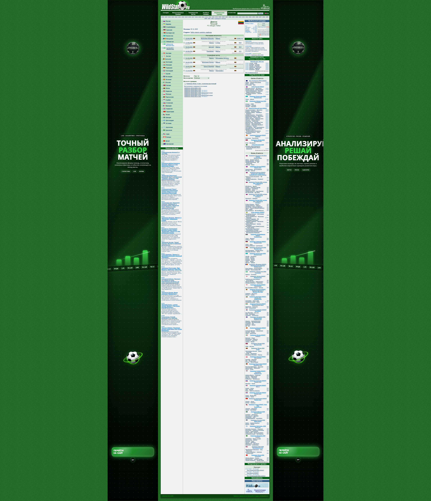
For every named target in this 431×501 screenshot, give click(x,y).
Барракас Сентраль (250, 429)
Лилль (252, 388)
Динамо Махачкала (250, 162)
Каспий (253, 258)
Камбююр (248, 315)
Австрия (168, 53)
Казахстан (169, 36)
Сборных (247, 31)
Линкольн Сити (255, 111)
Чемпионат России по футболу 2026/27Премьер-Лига (258, 157)
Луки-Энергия (259, 191)
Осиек (252, 396)
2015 (199, 17)
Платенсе (260, 429)
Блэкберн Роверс (250, 112)
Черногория (170, 111)
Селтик (252, 83)
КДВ (246, 209)
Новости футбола (172, 148)
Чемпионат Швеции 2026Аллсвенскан (258, 412)
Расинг (253, 332)
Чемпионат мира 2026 (257, 55)
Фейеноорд (255, 315)
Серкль (253, 294)
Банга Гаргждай (209, 66)
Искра (253, 189)
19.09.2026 (189, 66)
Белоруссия (170, 33)
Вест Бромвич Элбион (251, 287)
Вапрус (247, 424)
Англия (168, 56)
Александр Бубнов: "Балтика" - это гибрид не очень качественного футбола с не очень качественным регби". (171, 281)
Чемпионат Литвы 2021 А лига (192, 96)
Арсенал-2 (248, 198)
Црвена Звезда (249, 375)
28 (265, 34)
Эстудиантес (260, 433)
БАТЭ (258, 251)
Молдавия (169, 39)
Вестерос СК (248, 415)
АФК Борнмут (259, 281)
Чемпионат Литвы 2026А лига (257, 349)
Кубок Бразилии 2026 (258, 144)
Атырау (252, 257)
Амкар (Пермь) (259, 89)
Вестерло (254, 293)
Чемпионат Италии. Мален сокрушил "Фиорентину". (170, 293)
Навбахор (257, 68)
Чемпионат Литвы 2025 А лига (192, 89)
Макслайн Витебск (250, 251)
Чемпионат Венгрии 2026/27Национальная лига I (258, 304)
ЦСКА (246, 244)
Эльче (247, 333)
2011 (213, 17)
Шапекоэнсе (248, 443)
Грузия (167, 74)
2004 (236, 17)
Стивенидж (248, 126)
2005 (233, 17)
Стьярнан (248, 323)
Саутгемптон (248, 127)
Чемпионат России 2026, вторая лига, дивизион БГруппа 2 (258, 183)
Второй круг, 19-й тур (257, 61)
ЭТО (246, 307)
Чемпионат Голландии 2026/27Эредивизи (257, 310)
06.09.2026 (189, 62)
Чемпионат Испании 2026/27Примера (258, 136)
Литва (167, 88)
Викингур (247, 324)
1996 (263, 17)
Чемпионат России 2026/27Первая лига (258, 167)
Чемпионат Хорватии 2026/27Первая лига (258, 393)
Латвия (168, 85)
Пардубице (253, 409)
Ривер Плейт (249, 432)
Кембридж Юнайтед (250, 116)
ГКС (246, 360)
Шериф (247, 269)
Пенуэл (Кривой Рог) (251, 216)
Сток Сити (248, 121)
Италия (168, 82)
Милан (252, 341)
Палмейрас (248, 438)
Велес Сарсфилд (258, 432)
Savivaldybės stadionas (237, 48)
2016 (196, 17)
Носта (247, 208)
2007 (226, 17)
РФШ (246, 346)
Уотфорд (247, 124)
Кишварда (248, 306)
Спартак (247, 164)
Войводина (248, 378)
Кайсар (252, 99)
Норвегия (168, 91)
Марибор (247, 383)
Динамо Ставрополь (250, 179)
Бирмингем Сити (250, 114)
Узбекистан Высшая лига (168, 44)
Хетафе (247, 332)
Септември (248, 300)
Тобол (247, 99)
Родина (257, 160)
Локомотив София (250, 302)
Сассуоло (254, 340)
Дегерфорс (259, 418)
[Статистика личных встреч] (184, 38)
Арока (251, 369)
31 (258, 36)
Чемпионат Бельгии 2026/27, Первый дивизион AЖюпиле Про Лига (258, 291)
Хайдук (247, 396)
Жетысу (247, 262)
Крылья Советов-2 (257, 206)
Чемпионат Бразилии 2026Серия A (257, 436)
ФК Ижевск (248, 206)
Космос (247, 187)
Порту (247, 369)
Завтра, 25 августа (257, 78)
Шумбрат (255, 198)
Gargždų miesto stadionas (236, 68)
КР (249, 326)
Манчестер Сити (249, 281)
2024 (169, 17)
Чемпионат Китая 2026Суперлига (257, 455)
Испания (168, 79)
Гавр (246, 389)
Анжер (247, 388)
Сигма (247, 409)
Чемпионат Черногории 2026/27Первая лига (258, 399)
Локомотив (252, 67)
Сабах (247, 82)
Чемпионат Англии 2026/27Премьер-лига (257, 277)
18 (260, 33)
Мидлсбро (259, 109)
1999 (253, 17)
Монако (251, 389)
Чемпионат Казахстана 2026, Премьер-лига (258, 97)
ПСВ (246, 313)
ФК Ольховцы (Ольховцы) (252, 219)
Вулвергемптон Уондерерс (253, 130)
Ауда (246, 142)
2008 (223, 17)
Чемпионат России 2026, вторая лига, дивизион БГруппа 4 (258, 201)
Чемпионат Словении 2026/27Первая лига (258, 381)
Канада (168, 137)
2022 (176, 17)
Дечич (252, 401)
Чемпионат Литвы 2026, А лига (209, 37)
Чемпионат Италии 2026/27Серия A (257, 335)
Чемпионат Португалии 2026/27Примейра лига (258, 364)
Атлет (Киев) (250, 227)
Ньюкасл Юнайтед (250, 282)
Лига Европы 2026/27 (253, 473)
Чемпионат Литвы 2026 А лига (192, 87)
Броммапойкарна (250, 418)
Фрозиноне (248, 339)
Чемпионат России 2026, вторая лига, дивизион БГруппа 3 (258, 195)
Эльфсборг (255, 414)
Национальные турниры (219, 13)
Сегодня (166, 13)
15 (267, 31)
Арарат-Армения (250, 245)
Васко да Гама (257, 438)
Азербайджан (170, 27)
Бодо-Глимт (248, 84)
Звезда (255, 186)
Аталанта (248, 340)
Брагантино (248, 439)
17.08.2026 (189, 43)
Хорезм (257, 64)
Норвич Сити (258, 128)
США (167, 134)
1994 (205, 18)
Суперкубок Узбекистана (168, 48)
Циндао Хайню (258, 459)
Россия (167, 21)
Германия (168, 68)
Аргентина (169, 127)
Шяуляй (211, 47)
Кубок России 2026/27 (258, 86)
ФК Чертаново (249, 192)
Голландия (169, 71)
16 (268, 31)
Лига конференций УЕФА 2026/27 (256, 476)
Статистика (232, 13)
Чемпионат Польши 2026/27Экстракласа (258, 357)
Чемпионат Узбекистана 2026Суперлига (258, 101)
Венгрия (169, 65)
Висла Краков (254, 362)
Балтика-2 (248, 188)
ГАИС (254, 417)
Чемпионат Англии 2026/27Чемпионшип (257, 285)
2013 (206, 17)
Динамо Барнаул (250, 205)
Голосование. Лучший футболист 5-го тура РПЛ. (169, 317)
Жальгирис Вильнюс (207, 38)
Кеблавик (248, 322)
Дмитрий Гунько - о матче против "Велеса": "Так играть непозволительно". (171, 306)
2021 (179, 17)
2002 (243, 17)
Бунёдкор (258, 67)
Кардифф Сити (249, 128)
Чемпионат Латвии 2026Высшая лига (258, 140)
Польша (168, 94)
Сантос (247, 442)
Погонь (247, 362)
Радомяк (247, 359)
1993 (209, 18)
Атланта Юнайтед (250, 452)
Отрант (247, 401)
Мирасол (253, 442)
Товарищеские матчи (193, 13)
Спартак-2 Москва (255, 187)
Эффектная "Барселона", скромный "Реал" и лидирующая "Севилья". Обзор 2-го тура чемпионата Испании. (172, 177)
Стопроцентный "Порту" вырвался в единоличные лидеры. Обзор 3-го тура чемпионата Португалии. (170, 191)
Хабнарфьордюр (256, 321)
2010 (216, 17)
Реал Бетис (255, 138)
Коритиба (248, 444)
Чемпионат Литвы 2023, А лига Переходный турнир (198, 92)
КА (246, 326)
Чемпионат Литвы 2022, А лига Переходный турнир (198, 95)
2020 (183, 17)
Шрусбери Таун (258, 122)
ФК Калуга (259, 88)
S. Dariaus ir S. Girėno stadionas (234, 64)
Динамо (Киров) (249, 89)
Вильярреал (259, 330)
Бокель (247, 402)
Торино (247, 341)
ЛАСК (246, 83)
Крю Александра (256, 123)
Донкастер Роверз (250, 109)
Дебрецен (255, 306)
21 (265, 33)
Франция (168, 106)
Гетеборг (247, 414)
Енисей (253, 170)
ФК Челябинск (258, 169)
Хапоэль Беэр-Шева (255, 82)
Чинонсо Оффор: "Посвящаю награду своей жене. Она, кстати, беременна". (172, 329)
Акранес (247, 321)
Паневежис (210, 51)
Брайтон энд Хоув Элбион (252, 279)
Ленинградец (249, 169)
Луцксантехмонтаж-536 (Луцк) (253, 231)
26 (262, 34)
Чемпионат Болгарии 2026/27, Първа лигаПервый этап (257, 298)
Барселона (253, 333)
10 (258, 31)
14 (265, 31)
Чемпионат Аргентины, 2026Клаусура (258, 426)
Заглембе (254, 359)
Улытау (253, 260)
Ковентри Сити (259, 118)
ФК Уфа (247, 170)
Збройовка (254, 408)
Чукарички (258, 375)
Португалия (169, 97)
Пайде (247, 423)
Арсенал (253, 402)
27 (263, 34)
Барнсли (247, 123)
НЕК (254, 84)
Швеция (168, 117)
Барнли (261, 287)
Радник (247, 376)
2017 (193, 17)
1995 (267, 17)
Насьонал (260, 366)
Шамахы (252, 238)
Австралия (170, 144)
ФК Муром (255, 188)
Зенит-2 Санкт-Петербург (252, 176)
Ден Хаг (256, 312)
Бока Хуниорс (254, 431)
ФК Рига (252, 346)
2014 (203, 17)
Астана (247, 258)
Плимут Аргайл (249, 118)
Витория (247, 441)
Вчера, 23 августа (257, 153)
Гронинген (252, 313)
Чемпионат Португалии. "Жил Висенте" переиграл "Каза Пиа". (171, 268)
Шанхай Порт (249, 459)
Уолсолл (247, 119)
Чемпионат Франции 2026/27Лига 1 (258, 386)
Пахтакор (257, 65)
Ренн (246, 390)
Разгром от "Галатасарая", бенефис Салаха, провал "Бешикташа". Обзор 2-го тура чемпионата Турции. (171, 230)
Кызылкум (252, 69)
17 (258, 33)
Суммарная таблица (220, 18)
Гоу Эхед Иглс (249, 312)
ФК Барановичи (249, 250)
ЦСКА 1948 (256, 300)
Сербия (168, 100)
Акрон (247, 159)
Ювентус (255, 339)
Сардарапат (259, 245)
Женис (252, 261)
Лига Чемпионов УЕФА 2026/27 (258, 80)
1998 (257, 17)
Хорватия (169, 109)
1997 (260, 17)
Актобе (247, 256)
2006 (230, 17)
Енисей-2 (248, 189)
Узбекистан (170, 41)
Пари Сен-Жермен (255, 390)
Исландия (168, 76)
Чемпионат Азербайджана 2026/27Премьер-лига (258, 235)
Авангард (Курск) (250, 88)
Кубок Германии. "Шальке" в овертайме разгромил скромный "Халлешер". (172, 256)
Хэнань (257, 458)
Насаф (257, 69)
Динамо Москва (249, 160)
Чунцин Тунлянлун (250, 460)
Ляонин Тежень (249, 458)
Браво (253, 383)
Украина (168, 24)
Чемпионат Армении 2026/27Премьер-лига (258, 242)
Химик (250, 209)
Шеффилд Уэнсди (250, 129)
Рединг (255, 126)
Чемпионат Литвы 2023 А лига (192, 91)
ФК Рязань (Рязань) (250, 93)
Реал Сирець (249, 268)
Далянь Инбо (260, 460)
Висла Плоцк (252, 360)
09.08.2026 (189, 47)
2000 (250, 17)
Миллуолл (260, 116)
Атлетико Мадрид (250, 330)
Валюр (253, 324)
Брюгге (247, 294)
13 (263, 31)
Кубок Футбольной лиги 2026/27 (258, 108)
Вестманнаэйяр (256, 322)
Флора (252, 424)
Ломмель (247, 293)
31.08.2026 (189, 58)
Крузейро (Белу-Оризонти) (252, 146)
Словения (169, 103)
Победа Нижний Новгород (257, 208)
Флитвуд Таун (249, 122)
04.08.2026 (189, 51)
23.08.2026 (189, 38)
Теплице (247, 408)
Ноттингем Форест (250, 132)
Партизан (254, 377)
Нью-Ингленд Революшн (252, 449)
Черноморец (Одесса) (252, 230)
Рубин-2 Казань (249, 204)
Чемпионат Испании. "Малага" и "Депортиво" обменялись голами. (171, 219)
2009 (220, 17)
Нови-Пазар (254, 376)
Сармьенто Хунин (250, 433)
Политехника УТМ (255, 269)
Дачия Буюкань (258, 268)
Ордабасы (253, 256)
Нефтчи (247, 239)
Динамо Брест (259, 250)
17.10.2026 (189, 70)
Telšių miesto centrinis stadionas (201, 32)
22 (267, 33)
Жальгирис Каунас (208, 62)
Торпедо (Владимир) (251, 90)
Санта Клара (249, 368)
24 (258, 34)
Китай (167, 141)
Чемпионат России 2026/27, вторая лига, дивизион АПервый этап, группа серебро (257, 174)
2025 (166, 17)
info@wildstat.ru (264, 496)
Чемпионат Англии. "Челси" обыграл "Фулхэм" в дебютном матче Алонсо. (171, 244)
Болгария (168, 62)
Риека (247, 395)
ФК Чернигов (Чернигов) (252, 232)
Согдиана (253, 274)
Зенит (252, 164)
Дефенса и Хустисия (258, 430)
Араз (252, 239)
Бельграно (248, 430)
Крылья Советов (254, 159)
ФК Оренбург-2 (249, 210)
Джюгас (218, 38)
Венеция (247, 337)
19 (262, 33)
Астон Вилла (249, 280)
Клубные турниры (206, 13)
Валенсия (248, 138)
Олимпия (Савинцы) (250, 221)
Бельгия (168, 59)
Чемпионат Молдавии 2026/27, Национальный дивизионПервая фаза (257, 265)
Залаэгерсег (252, 307)
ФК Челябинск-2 (259, 210)
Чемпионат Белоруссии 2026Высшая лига (258, 248)
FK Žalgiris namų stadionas (236, 40)
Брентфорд (259, 114)
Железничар (256, 378)
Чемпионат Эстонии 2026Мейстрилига (258, 421)
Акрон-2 (258, 205)
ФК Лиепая (252, 142)
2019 (186, 17)
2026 (162, 17)
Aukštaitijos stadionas (237, 52)
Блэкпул (247, 111)
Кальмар (256, 415)
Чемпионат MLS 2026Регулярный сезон (258, 447)
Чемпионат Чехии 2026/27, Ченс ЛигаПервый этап (258, 406)
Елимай (247, 260)
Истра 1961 (253, 395)
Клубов (247, 29)
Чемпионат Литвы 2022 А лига (192, 94)
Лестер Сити (256, 117)
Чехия (167, 114)
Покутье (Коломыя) (250, 223)
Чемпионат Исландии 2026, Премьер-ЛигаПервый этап (258, 318)
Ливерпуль (260, 282)
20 (263, 33)
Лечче (253, 337)
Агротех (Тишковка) (250, 218)
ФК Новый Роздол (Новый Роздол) (254, 226)
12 (262, 31)
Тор (253, 323)
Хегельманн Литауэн (222, 58)
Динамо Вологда (250, 191)
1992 (212, 18)
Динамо (251, 65)
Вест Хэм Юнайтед (259, 127)
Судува (218, 43)
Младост (247, 377)
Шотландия (169, 120)
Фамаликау (257, 368)
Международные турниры (178, 13)
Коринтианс (255, 444)
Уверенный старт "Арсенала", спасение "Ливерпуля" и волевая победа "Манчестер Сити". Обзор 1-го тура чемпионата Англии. (171, 205)
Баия (252, 441)
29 (267, 34)
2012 (210, 17)
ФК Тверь (257, 192)
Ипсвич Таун (248, 117)
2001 (246, 17)
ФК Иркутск (248, 186)
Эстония (168, 123)
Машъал (251, 68)
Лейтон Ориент (255, 119)
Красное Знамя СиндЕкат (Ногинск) (254, 91)
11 (260, 31)
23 (268, 33)
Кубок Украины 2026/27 (257, 212)
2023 (173, 17)
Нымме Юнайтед (254, 423)
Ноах (251, 244)
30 (268, 34)
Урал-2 (257, 204)
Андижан (251, 64)
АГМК (255, 63)
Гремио (255, 439)
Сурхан (251, 63)
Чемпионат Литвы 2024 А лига (192, 90)
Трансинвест (220, 70)
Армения (169, 30)
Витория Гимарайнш (251, 366)
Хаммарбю (248, 417)
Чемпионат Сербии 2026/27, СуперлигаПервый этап (258, 372)
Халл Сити (255, 121)
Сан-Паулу (256, 443)
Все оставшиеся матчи (251, 72)
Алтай (247, 257)
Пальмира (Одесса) (250, 214)
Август (263, 25)
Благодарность (257, 478)
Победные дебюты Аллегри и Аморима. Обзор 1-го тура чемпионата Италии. (171, 165)
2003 (240, 17)
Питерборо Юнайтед (257, 124)
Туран (247, 238)
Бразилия (168, 130)
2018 (189, 17)
